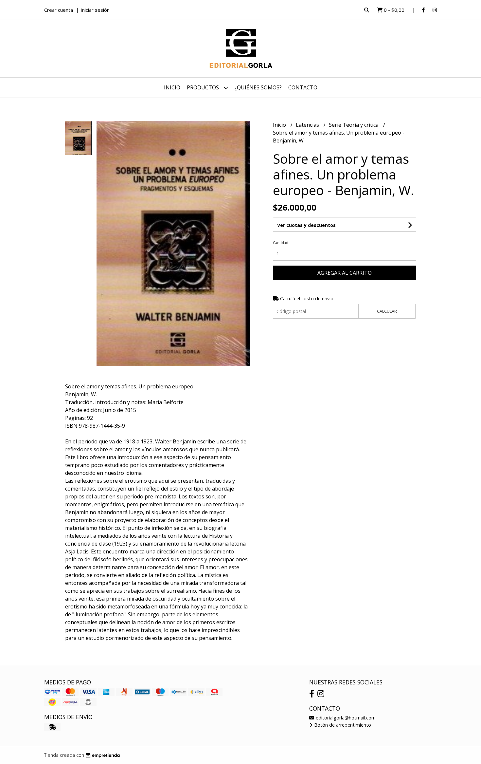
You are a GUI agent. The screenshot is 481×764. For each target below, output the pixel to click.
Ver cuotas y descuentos (306, 225)
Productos (203, 87)
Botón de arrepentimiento (342, 725)
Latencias (308, 124)
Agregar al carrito (344, 272)
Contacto (302, 87)
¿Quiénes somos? (258, 87)
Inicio (172, 87)
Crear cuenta (58, 10)
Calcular (387, 311)
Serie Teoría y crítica (354, 124)
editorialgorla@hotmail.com (345, 718)
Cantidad (280, 242)
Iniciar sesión (95, 10)
